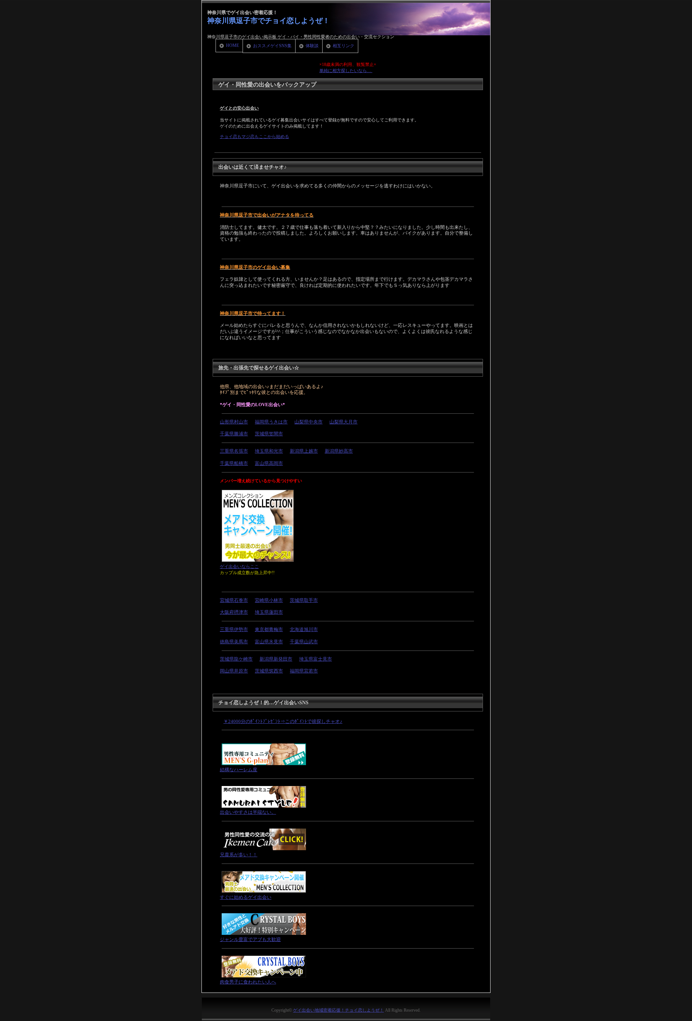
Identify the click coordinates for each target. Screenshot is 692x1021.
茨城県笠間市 (269, 433)
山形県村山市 (234, 422)
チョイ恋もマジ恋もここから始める (254, 136)
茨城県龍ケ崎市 (236, 659)
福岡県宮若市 (304, 671)
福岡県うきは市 (271, 422)
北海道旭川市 (304, 629)
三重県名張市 (234, 451)
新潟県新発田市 (276, 659)
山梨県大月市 (343, 422)
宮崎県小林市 (269, 600)
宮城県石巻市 (234, 600)
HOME (232, 45)
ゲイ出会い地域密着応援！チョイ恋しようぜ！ (338, 1010)
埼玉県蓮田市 (269, 612)
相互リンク (343, 45)
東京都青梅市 (269, 629)
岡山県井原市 (234, 671)
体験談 (312, 45)
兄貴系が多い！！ (238, 854)
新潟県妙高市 (339, 451)
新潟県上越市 (304, 451)
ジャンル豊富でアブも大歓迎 (250, 939)
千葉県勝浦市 (234, 433)
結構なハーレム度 (238, 769)
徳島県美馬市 (234, 641)
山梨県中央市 (308, 422)
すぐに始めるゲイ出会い (245, 897)
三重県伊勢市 (234, 629)
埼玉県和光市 (269, 451)
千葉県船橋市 (234, 463)
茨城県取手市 (304, 600)
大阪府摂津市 (234, 612)
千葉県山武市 (304, 641)
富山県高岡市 (269, 463)
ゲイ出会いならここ (239, 566)
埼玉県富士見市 (315, 659)
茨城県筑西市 (269, 671)
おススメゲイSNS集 (272, 45)
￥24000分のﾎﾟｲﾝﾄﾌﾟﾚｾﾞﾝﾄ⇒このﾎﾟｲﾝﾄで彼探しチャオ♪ (282, 721)
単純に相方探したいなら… (345, 70)
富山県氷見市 (269, 641)
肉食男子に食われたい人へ (248, 982)
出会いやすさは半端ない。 (248, 812)
